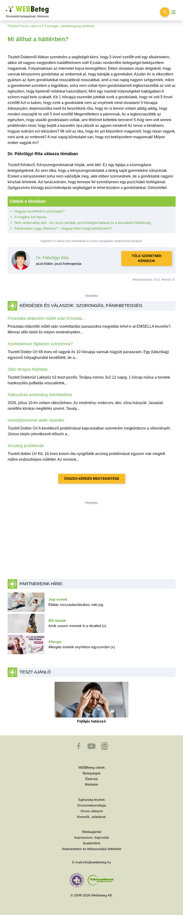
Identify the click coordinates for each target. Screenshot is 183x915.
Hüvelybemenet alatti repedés (36, 420)
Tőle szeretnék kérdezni (147, 258)
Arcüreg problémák (26, 445)
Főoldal (13, 26)
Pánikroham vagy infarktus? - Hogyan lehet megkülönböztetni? (63, 228)
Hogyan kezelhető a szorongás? (39, 211)
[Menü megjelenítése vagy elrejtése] (173, 12)
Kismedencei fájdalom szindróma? (40, 343)
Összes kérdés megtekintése (91, 478)
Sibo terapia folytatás (28, 369)
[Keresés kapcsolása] (164, 12)
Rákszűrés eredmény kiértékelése (40, 394)
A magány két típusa (30, 217)
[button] (79, 748)
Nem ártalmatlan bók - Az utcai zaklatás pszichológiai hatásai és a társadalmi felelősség (82, 223)
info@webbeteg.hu (97, 862)
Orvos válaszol (30, 26)
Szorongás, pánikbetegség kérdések (69, 26)
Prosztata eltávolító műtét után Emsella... (47, 318)
